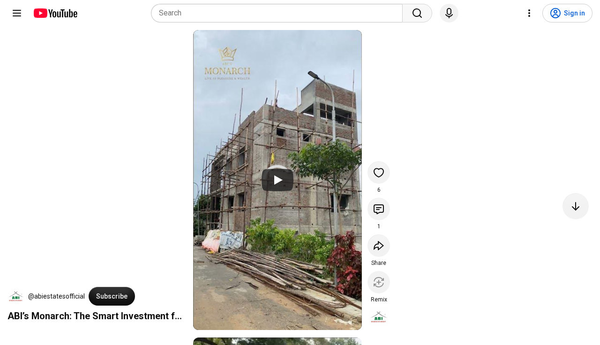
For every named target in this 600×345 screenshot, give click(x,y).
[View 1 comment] (379, 209)
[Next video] (575, 206)
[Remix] (379, 282)
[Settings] (529, 13)
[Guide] (16, 13)
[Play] (277, 180)
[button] (16, 296)
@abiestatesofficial (56, 296)
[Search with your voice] (449, 13)
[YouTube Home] (55, 13)
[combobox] (279, 13)
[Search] (417, 13)
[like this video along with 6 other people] (379, 172)
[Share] (379, 245)
